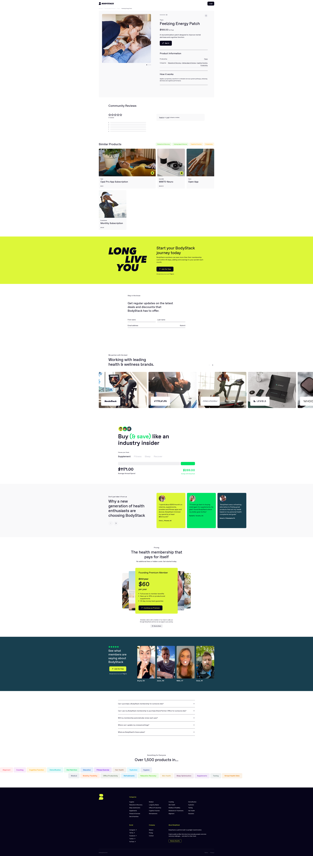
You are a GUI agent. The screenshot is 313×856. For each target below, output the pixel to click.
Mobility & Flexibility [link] (174, 808)
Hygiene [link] (131, 802)
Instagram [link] (132, 830)
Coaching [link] (171, 802)
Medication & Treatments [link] (176, 811)
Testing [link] (190, 808)
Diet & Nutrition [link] (133, 816)
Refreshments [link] (153, 813)
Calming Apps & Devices (189, 63)
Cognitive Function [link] (154, 811)
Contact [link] (151, 836)
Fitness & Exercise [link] (134, 813)
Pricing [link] (151, 833)
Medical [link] (151, 802)
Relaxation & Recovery (174, 63)
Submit (182, 325)
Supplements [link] (133, 811)
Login (167, 117)
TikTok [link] (131, 833)
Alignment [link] (171, 813)
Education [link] (191, 813)
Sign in (172, 274)
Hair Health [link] (191, 811)
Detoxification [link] (192, 802)
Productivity (204, 65)
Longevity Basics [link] (154, 805)
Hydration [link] (191, 805)
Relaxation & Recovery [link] (135, 805)
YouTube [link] (131, 841)
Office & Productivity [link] (155, 808)
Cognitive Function (202, 63)
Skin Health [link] (172, 805)
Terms (206, 852)
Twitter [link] (131, 839)
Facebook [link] (132, 836)
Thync (161, 20)
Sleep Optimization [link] (134, 808)
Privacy (212, 852)
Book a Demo (157, 626)
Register (161, 117)
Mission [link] (151, 830)
